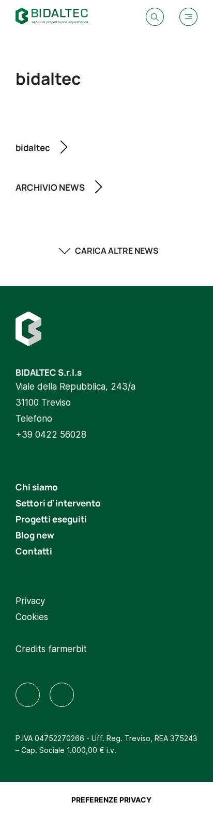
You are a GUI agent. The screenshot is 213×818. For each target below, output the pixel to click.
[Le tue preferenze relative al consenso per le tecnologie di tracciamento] (111, 800)
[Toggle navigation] (188, 17)
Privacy (30, 600)
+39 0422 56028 (51, 434)
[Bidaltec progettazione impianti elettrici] (52, 17)
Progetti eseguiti (51, 518)
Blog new (35, 534)
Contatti (34, 550)
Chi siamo (37, 486)
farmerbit (67, 648)
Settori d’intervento (58, 502)
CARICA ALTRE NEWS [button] (117, 250)
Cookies (32, 616)
